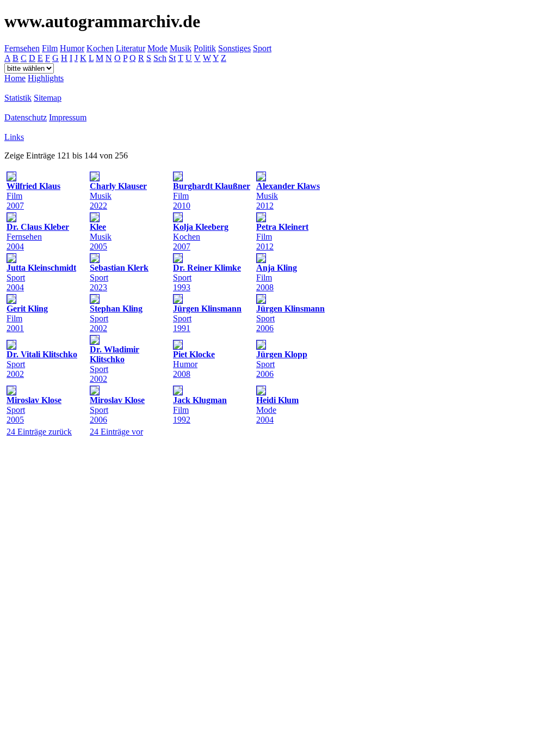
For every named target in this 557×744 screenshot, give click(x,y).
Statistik (18, 97)
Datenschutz (25, 117)
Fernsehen (22, 48)
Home (15, 78)
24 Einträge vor (116, 431)
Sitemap (47, 97)
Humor (72, 48)
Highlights (46, 78)
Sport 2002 (114, 364)
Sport (262, 48)
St (172, 58)
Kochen (100, 48)
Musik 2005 (101, 236)
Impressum (67, 117)
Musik (180, 48)
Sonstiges (234, 48)
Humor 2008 (194, 364)
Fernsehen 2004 (38, 236)
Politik (205, 48)
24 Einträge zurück (39, 431)
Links (14, 137)
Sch (159, 58)
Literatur (130, 48)
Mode (157, 48)
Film (50, 48)
